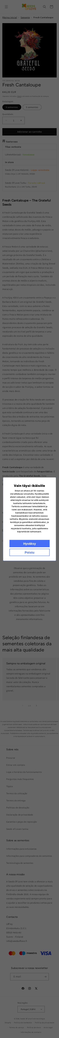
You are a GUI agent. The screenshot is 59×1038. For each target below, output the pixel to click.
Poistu (29, 552)
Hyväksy (29, 543)
